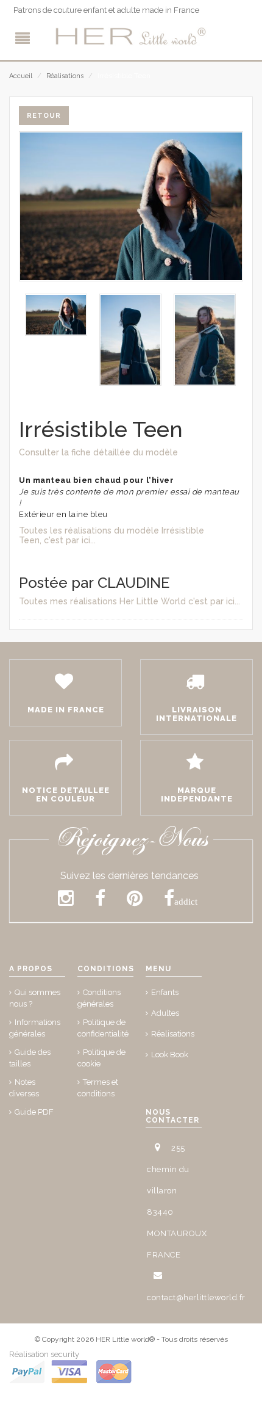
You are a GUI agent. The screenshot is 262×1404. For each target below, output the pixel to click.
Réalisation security (44, 1354)
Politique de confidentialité (103, 1028)
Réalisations (64, 76)
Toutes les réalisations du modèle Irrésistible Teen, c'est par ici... (111, 535)
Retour (44, 116)
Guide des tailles (30, 1058)
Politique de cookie (101, 1058)
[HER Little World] (131, 36)
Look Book (169, 1054)
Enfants (165, 992)
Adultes (165, 1013)
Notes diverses (24, 1087)
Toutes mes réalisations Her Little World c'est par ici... (129, 601)
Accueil (20, 76)
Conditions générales (99, 998)
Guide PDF (34, 1111)
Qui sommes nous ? (34, 998)
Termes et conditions (97, 1087)
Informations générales (34, 1028)
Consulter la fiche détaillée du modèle (98, 452)
